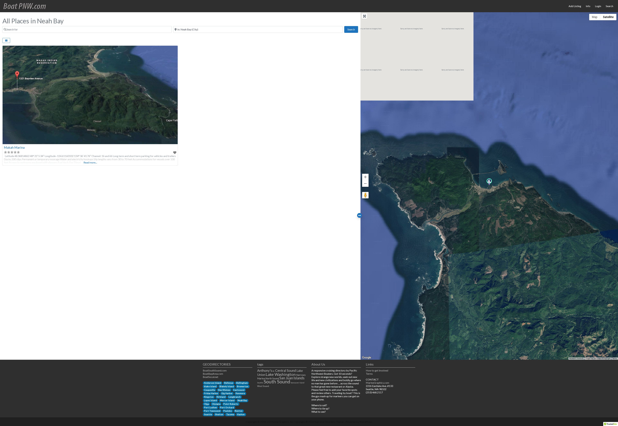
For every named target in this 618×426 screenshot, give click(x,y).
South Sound (277, 381)
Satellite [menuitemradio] (608, 17)
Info (588, 6)
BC (273, 371)
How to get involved (377, 370)
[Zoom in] (365, 177)
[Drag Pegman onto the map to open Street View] (365, 195)
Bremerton (242, 386)
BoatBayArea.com (213, 373)
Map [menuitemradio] (594, 17)
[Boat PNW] (27, 6)
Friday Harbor (211, 393)
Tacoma (230, 414)
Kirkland (221, 397)
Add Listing (575, 6)
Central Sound (285, 370)
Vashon (241, 414)
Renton (239, 411)
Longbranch (235, 397)
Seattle (208, 414)
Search (609, 6)
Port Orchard (227, 407)
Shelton (219, 414)
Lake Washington (281, 374)
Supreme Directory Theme (329, 421)
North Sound (272, 378)
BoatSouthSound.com (215, 370)
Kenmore (240, 393)
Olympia (216, 404)
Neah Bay (242, 400)
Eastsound (238, 390)
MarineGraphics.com (377, 382)
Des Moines (224, 390)
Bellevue (228, 383)
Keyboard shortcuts (576, 358)
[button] (489, 182)
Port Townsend (212, 411)
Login (598, 6)
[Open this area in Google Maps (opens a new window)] (366, 358)
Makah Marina (14, 147)
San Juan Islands (291, 378)
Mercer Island (227, 400)
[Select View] (6, 40)
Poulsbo (227, 411)
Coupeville (209, 390)
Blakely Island (227, 386)
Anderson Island (212, 383)
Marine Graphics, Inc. (282, 421)
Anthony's (264, 370)
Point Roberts (230, 404)
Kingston (209, 397)
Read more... (90, 162)
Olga (206, 404)
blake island (210, 386)
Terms (614, 358)
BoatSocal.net (210, 376)
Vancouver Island (297, 383)
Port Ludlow (210, 407)
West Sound (263, 386)
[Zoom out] (365, 183)
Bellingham (242, 383)
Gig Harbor (227, 393)
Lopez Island (210, 400)
